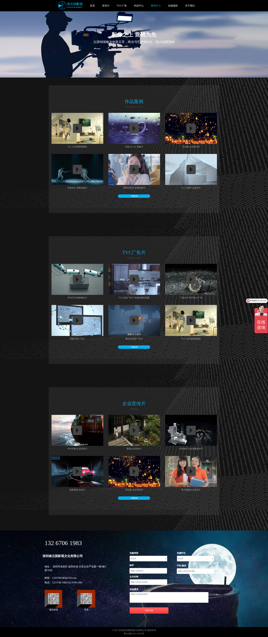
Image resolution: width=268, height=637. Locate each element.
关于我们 (190, 5)
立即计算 (149, 610)
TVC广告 (122, 5)
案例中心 (156, 5)
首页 (92, 5)
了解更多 (134, 196)
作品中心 (139, 5)
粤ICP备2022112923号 (134, 634)
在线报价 (173, 5)
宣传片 (105, 5)
